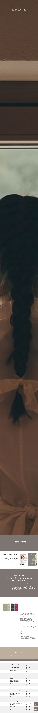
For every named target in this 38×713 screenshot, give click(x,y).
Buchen (35, 709)
